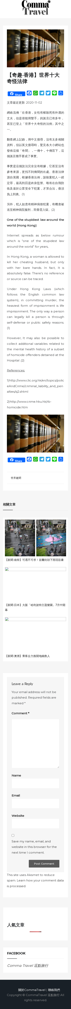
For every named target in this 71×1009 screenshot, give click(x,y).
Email (16, 795)
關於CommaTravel (31, 990)
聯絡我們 (54, 990)
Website (18, 815)
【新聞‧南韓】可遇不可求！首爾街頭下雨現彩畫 (34, 560)
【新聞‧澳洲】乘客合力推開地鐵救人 (27, 656)
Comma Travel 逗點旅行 (27, 965)
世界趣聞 (16, 477)
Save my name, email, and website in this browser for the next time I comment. (34, 846)
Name (16, 775)
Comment (20, 713)
